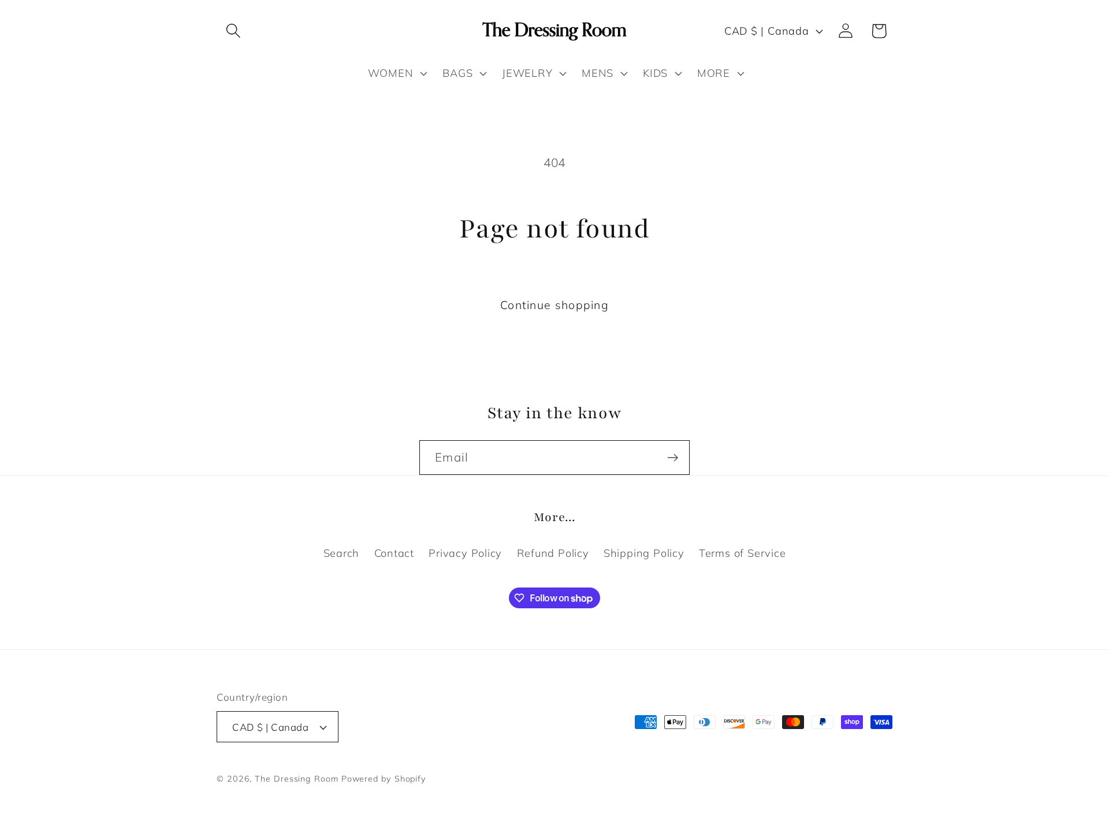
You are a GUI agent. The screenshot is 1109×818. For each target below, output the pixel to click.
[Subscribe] (672, 457)
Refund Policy (553, 552)
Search (341, 552)
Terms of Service (742, 552)
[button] (233, 30)
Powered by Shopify (383, 779)
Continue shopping (554, 305)
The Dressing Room (296, 779)
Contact (394, 552)
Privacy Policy (465, 552)
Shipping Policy (644, 552)
